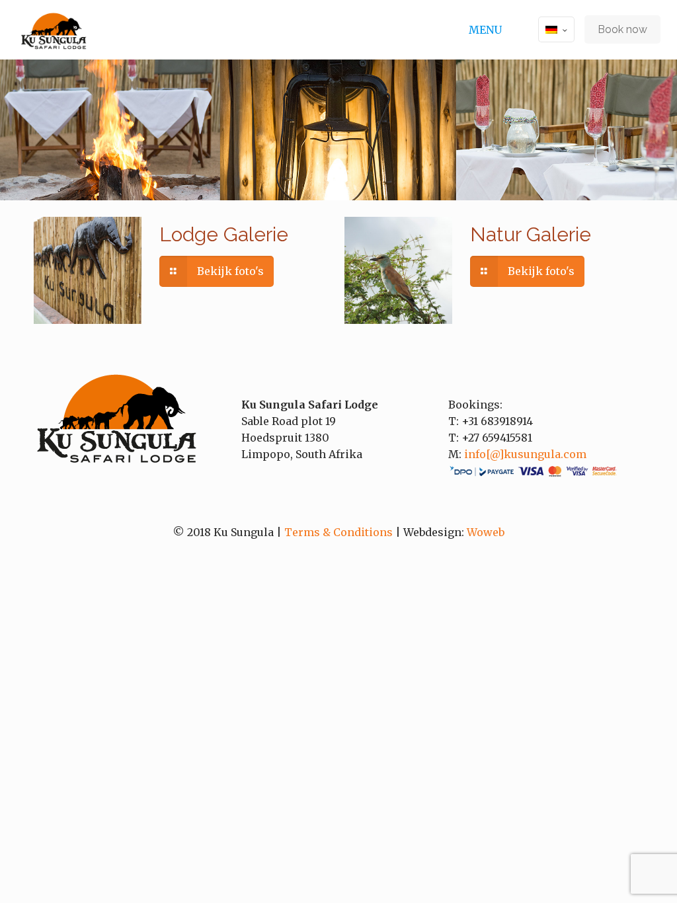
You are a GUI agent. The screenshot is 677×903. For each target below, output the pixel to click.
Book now (622, 29)
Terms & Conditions (338, 532)
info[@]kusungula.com (525, 454)
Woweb (485, 532)
